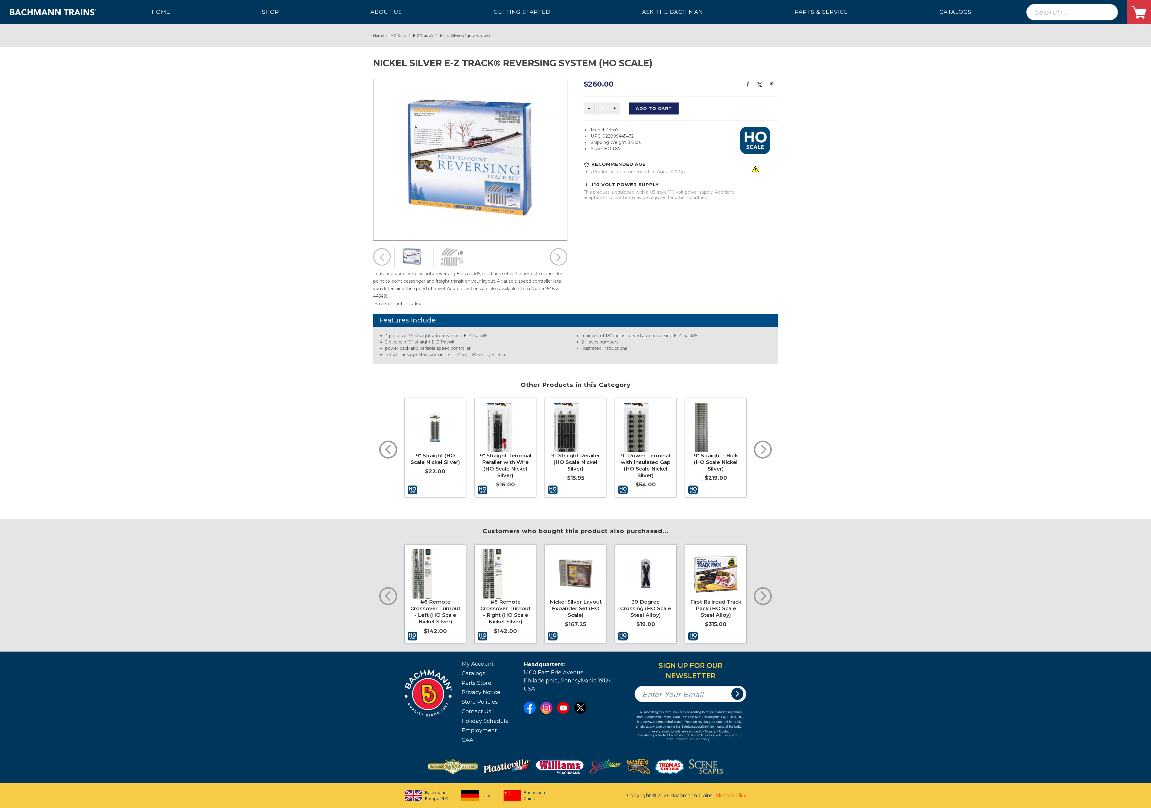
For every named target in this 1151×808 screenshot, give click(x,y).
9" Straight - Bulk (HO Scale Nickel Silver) (716, 462)
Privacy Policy (730, 735)
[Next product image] (558, 257)
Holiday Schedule (485, 721)
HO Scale (398, 35)
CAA (467, 740)
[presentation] (388, 450)
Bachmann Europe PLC (436, 795)
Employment (479, 730)
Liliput (487, 795)
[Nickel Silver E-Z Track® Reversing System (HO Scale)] (470, 159)
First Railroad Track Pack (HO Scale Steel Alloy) (715, 608)
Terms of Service (687, 739)
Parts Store (476, 683)
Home (378, 35)
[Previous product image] (382, 257)
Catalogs (473, 673)
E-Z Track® (423, 35)
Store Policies (480, 702)
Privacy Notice (481, 692)
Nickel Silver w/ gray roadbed (465, 35)
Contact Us (476, 711)
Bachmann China (534, 795)
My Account (478, 664)
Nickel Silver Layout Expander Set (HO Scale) (576, 608)
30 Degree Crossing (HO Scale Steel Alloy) (645, 608)
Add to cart (654, 108)
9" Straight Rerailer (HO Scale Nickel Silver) (575, 462)
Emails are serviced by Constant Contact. (701, 731)
